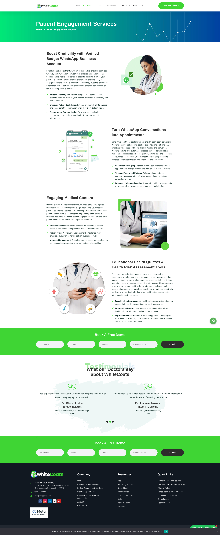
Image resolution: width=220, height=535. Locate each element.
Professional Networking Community (88, 496)
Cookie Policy (164, 503)
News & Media (123, 503)
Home (77, 5)
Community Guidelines (167, 495)
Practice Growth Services (88, 484)
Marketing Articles (125, 484)
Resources (111, 5)
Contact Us (138, 5)
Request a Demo (171, 5)
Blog (119, 481)
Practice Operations (86, 492)
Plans (99, 5)
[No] (217, 531)
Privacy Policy (164, 488)
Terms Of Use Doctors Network (171, 484)
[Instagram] (45, 501)
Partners (121, 506)
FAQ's (119, 499)
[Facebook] (40, 501)
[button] (107, 422)
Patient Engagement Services (90, 488)
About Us (126, 5)
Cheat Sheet (122, 488)
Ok (166, 531)
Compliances (163, 499)
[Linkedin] (50, 501)
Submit (172, 344)
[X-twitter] (54, 501)
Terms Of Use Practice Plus (169, 481)
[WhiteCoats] (47, 5)
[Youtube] (59, 501)
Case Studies (123, 492)
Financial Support (125, 495)
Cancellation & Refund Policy (170, 492)
